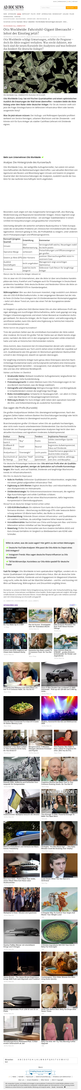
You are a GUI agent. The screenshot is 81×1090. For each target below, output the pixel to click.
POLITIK (33, 14)
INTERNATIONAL (8, 17)
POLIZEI (71, 14)
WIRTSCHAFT (26, 14)
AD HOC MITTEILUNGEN (9, 18)
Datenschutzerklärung (43, 1077)
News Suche (70, 7)
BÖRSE (19, 14)
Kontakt (21, 1077)
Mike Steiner (45, 1080)
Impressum (29, 1077)
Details (54, 1087)
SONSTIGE (17, 17)
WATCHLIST (75, 1)
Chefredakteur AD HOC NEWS (57, 36)
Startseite (19, 22)
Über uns (21, 1080)
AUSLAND (65, 14)
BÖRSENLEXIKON (62, 1)
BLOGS (54, 1)
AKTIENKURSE (12, 14)
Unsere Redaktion (33, 1080)
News (14, 1077)
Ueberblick (31, 22)
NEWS (5, 14)
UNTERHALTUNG (46, 14)
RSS (69, 1)
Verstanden (59, 1087)
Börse (25, 22)
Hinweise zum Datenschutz (62, 1077)
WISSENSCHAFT (57, 14)
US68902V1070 (21, 26)
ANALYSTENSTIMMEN (21, 18)
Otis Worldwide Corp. (9, 26)
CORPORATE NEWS (31, 18)
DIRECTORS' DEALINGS (42, 18)
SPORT (38, 14)
